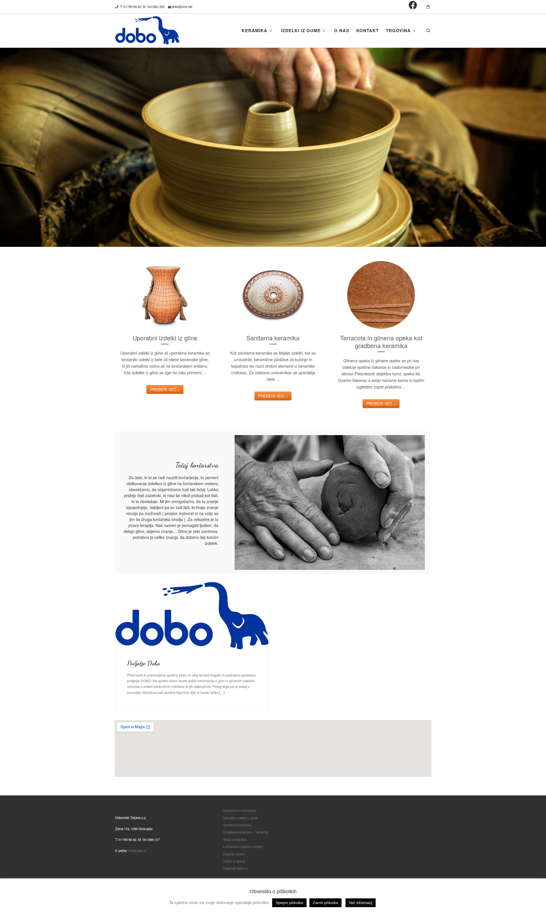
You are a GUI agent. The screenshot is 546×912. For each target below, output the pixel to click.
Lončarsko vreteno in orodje (242, 846)
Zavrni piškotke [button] (325, 903)
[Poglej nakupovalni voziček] (428, 7)
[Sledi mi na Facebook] (413, 5)
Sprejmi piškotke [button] (289, 903)
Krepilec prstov (234, 854)
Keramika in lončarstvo (239, 810)
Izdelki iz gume (234, 861)
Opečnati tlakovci (235, 868)
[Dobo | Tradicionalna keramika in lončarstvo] (147, 29)
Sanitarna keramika (237, 825)
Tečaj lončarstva (235, 839)
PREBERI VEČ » (165, 389)
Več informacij (360, 903)
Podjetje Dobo (143, 663)
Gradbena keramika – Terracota (245, 832)
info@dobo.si (137, 850)
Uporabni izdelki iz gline (240, 818)
